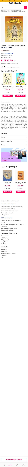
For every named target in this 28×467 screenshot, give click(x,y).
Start (4, 465)
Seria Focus (4, 251)
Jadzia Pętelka (4, 238)
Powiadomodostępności (14, 459)
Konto (17, 465)
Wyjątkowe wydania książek (8, 253)
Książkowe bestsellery (6, 218)
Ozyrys (3, 222)
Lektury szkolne (5, 215)
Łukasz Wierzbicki (9, 53)
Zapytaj (10, 47)
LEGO (2, 257)
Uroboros (3, 255)
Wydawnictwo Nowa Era (7, 213)
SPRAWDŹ (4, 160)
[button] (25, 7)
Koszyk (23, 465)
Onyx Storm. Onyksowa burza (9, 228)
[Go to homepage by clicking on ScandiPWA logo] (15, 3)
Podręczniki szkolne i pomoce (8, 204)
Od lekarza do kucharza (7, 230)
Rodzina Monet (5, 236)
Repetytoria (4, 249)
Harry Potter (4, 242)
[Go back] (2, 3)
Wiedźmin (3, 244)
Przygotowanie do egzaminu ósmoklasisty (12, 206)
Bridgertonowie (5, 240)
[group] (7, 86)
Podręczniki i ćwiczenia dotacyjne (9, 210)
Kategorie (10, 465)
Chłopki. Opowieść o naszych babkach (11, 220)
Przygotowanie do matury (8, 208)
